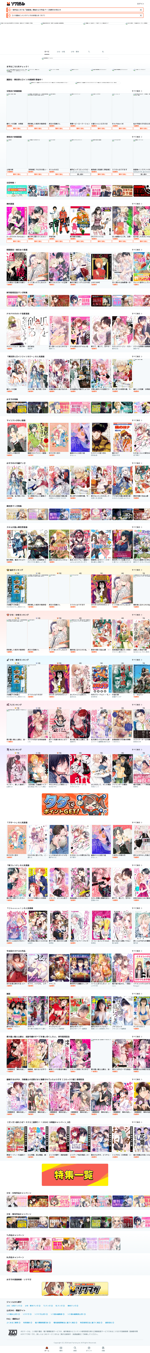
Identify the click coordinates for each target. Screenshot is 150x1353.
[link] (38, 70)
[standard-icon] (141, 10)
